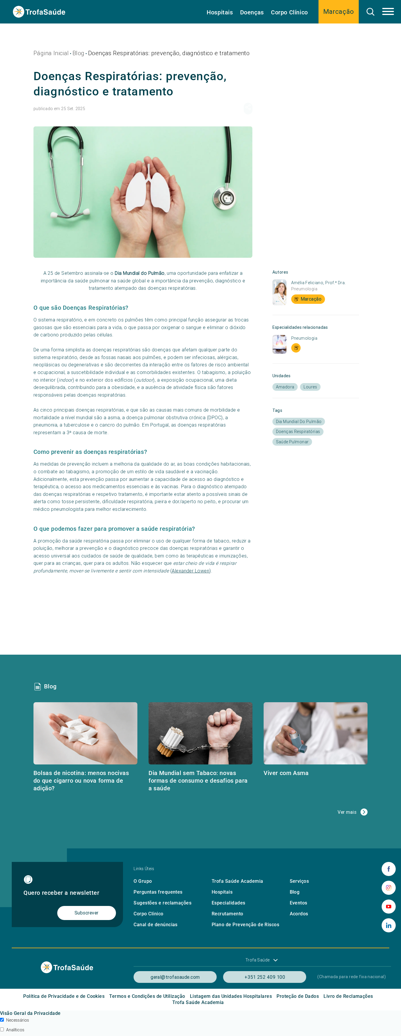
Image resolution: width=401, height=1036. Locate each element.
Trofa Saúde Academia (237, 881)
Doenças (252, 12)
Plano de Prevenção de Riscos (245, 924)
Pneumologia (304, 289)
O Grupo (143, 881)
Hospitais (220, 12)
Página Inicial (51, 53)
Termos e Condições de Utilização (147, 996)
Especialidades (228, 903)
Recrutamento (227, 914)
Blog (79, 53)
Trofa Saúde (257, 960)
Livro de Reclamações (348, 996)
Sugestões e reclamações (162, 903)
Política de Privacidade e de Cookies (64, 996)
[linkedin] (389, 925)
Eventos (298, 903)
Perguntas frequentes (158, 892)
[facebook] (389, 869)
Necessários (17, 1020)
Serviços (299, 881)
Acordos (299, 914)
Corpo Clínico (289, 12)
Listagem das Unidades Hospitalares (231, 996)
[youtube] (389, 906)
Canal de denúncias (156, 924)
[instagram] (389, 888)
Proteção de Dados (298, 996)
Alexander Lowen (190, 571)
